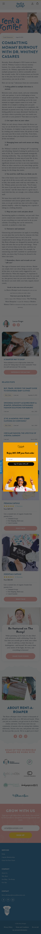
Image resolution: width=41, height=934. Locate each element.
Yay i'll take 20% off (21, 464)
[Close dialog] (36, 444)
